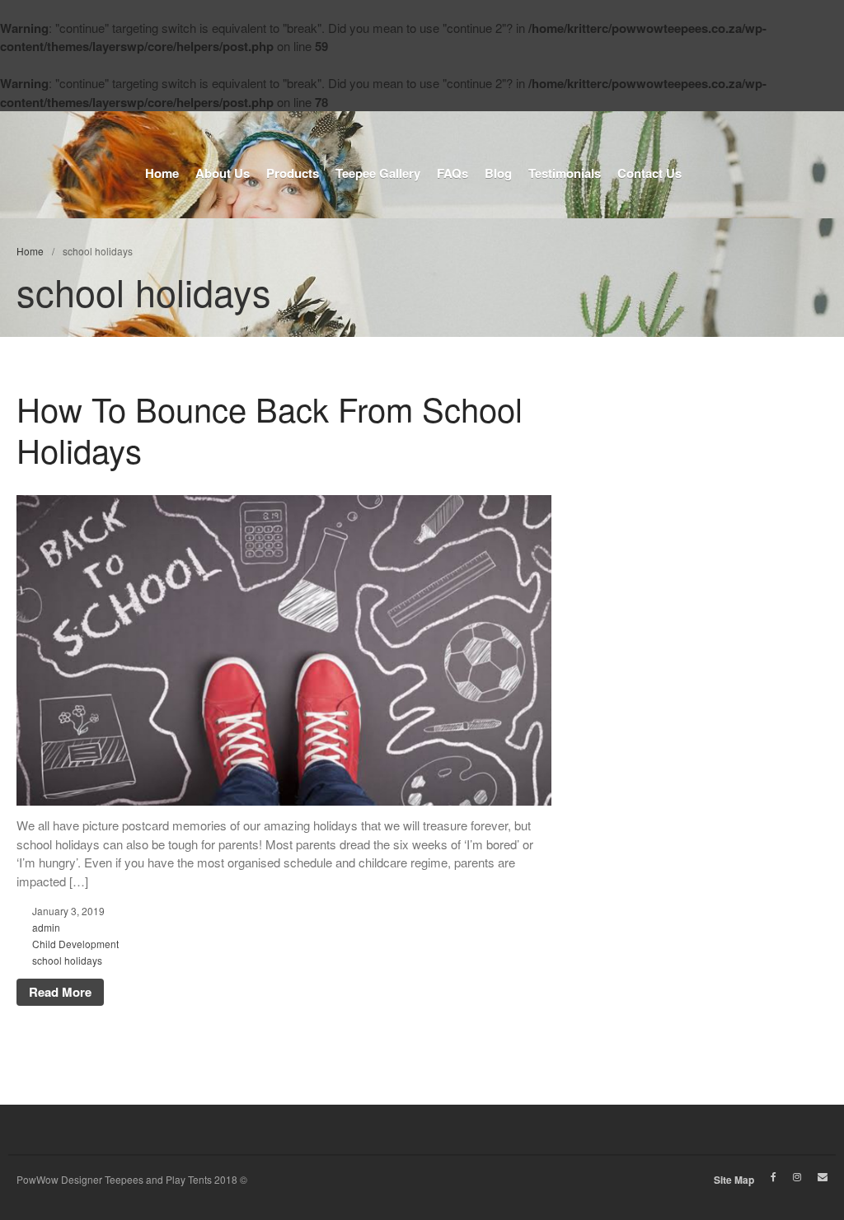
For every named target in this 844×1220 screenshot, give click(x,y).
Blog (498, 173)
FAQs (452, 173)
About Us (692, 90)
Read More (60, 992)
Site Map (734, 1179)
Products (292, 173)
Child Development (75, 944)
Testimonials (564, 173)
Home (682, 65)
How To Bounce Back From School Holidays (269, 429)
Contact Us (649, 173)
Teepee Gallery (377, 173)
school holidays (67, 960)
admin (46, 927)
